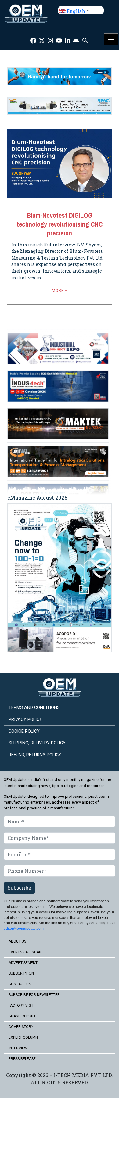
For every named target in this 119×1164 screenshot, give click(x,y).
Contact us (20, 984)
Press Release (22, 1059)
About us (17, 941)
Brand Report (22, 1016)
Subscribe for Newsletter (34, 995)
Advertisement (23, 963)
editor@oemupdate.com (24, 928)
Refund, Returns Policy (35, 754)
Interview (18, 1048)
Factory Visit (21, 1005)
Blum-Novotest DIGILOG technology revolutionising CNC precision (59, 224)
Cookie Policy (24, 731)
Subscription (21, 973)
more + (59, 290)
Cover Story (21, 1027)
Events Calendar (25, 952)
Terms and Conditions (34, 707)
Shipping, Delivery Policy (37, 743)
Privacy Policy (25, 719)
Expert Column (23, 1037)
